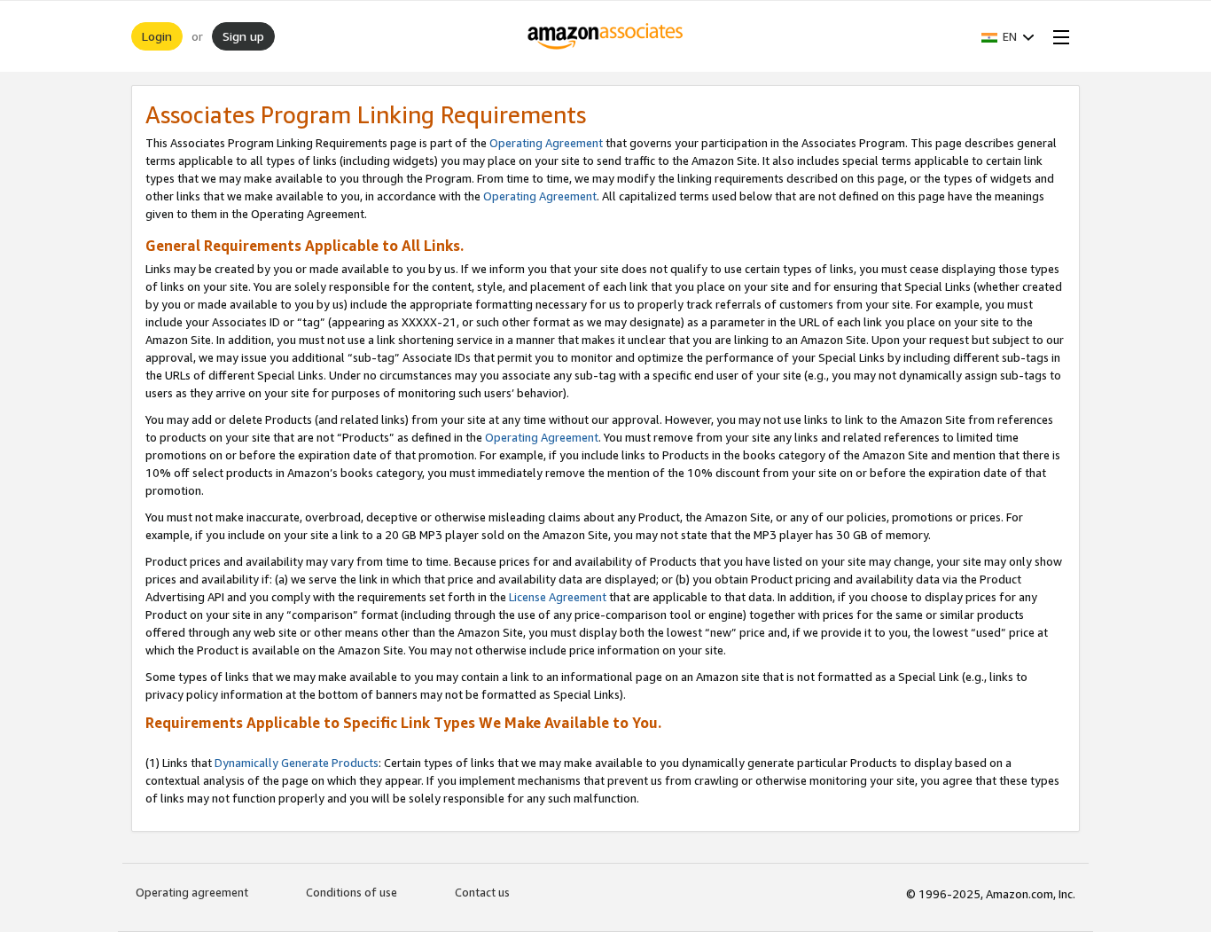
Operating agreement (192, 892)
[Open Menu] (1057, 36)
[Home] (606, 36)
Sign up (243, 35)
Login (157, 35)
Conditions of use (351, 892)
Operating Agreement (546, 143)
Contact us (482, 892)
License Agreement (557, 597)
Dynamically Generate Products (297, 763)
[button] (1008, 36)
